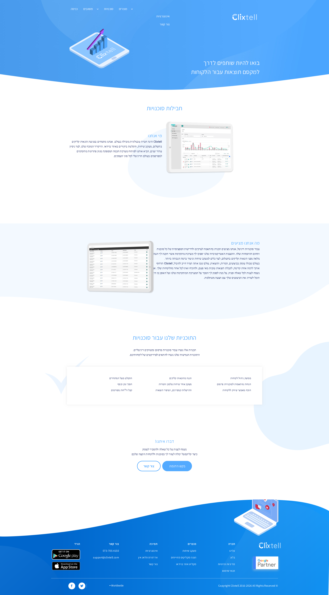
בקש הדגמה (177, 466)
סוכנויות (108, 9)
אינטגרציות (163, 16)
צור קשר (165, 24)
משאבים (88, 9)
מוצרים (123, 9)
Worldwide (117, 585)
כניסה (74, 9)
